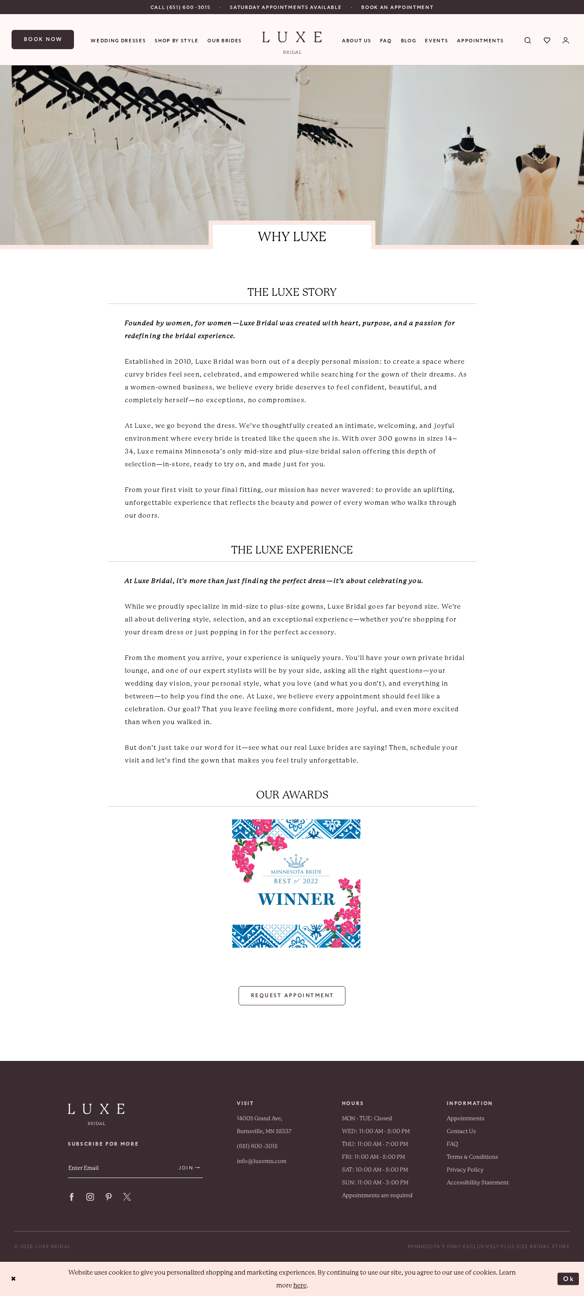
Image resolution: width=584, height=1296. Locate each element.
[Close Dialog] (13, 1278)
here (300, 1285)
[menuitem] (180, 7)
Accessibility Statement (478, 1182)
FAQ (452, 1144)
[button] (566, 40)
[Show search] (528, 40)
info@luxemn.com (261, 1161)
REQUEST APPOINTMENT (292, 995)
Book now (43, 39)
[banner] (292, 43)
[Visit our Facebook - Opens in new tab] (72, 1197)
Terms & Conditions (472, 1157)
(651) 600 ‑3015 (257, 1146)
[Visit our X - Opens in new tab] (127, 1197)
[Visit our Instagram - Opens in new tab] (90, 1197)
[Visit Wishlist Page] (547, 40)
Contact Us (461, 1131)
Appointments (465, 1118)
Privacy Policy (465, 1169)
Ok (569, 1278)
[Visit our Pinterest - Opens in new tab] (108, 1197)
